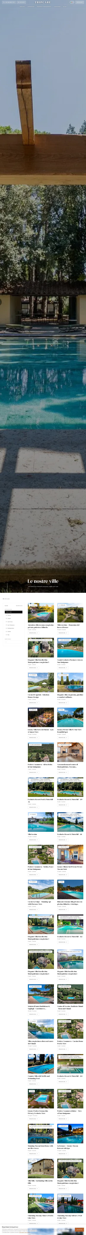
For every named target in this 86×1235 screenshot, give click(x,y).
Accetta (79, 1229)
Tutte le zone (9, 612)
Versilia (9, 631)
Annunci (22, 6)
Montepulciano (10, 628)
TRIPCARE (43, 2)
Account (80, 2)
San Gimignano (10, 625)
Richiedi (22, 2)
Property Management (44, 6)
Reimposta (19, 605)
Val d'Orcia (9, 621)
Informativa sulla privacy (24, 1232)
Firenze (9, 615)
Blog (64, 6)
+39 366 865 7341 (10, 2)
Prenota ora (32, 632)
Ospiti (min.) (8, 639)
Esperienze (31, 6)
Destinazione (8, 609)
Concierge (57, 6)
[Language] (72, 2)
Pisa (8, 634)
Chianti (9, 618)
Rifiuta (70, 1229)
